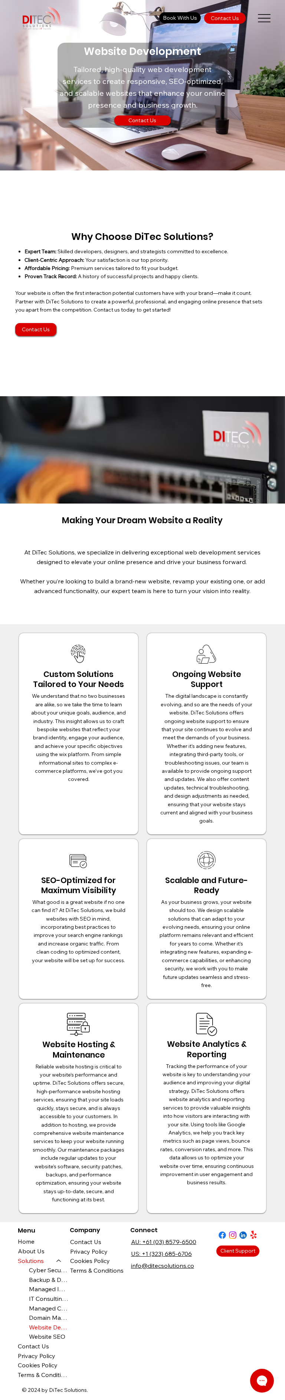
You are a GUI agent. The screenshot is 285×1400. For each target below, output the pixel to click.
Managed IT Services (48, 1289)
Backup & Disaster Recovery (48, 1279)
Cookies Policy (90, 1260)
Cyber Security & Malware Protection (48, 1270)
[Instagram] (233, 1235)
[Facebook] (222, 1235)
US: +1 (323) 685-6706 (161, 1253)
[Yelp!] (253, 1235)
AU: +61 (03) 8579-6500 (163, 1242)
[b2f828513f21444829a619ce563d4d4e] (243, 1235)
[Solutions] (59, 1261)
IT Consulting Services (48, 1298)
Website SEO (47, 1336)
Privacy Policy (89, 1251)
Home (26, 1241)
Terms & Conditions (97, 1270)
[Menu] (264, 18)
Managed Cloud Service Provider (48, 1308)
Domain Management (48, 1317)
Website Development (48, 1327)
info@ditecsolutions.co (162, 1265)
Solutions (31, 1260)
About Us (31, 1251)
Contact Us (85, 1242)
